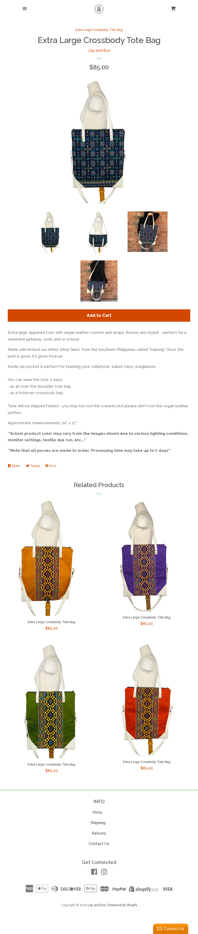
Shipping (98, 822)
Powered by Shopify (122, 905)
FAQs (97, 812)
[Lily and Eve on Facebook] (94, 873)
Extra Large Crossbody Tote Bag (99, 30)
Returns (99, 833)
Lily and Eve (99, 50)
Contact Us (99, 843)
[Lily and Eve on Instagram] (104, 873)
